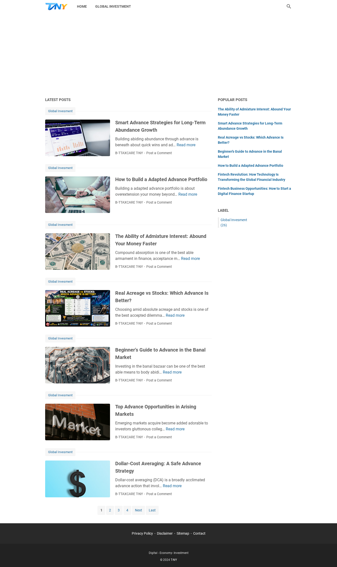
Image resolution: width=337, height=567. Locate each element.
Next (138, 510)
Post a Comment (159, 153)
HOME (82, 6)
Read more (186, 145)
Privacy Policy (142, 533)
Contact (199, 533)
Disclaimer (165, 533)
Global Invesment (60, 111)
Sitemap (183, 533)
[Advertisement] (168, 54)
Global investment (113, 6)
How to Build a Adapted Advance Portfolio (161, 179)
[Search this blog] (289, 6)
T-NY (174, 560)
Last (152, 510)
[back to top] (327, 556)
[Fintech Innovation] (56, 6)
